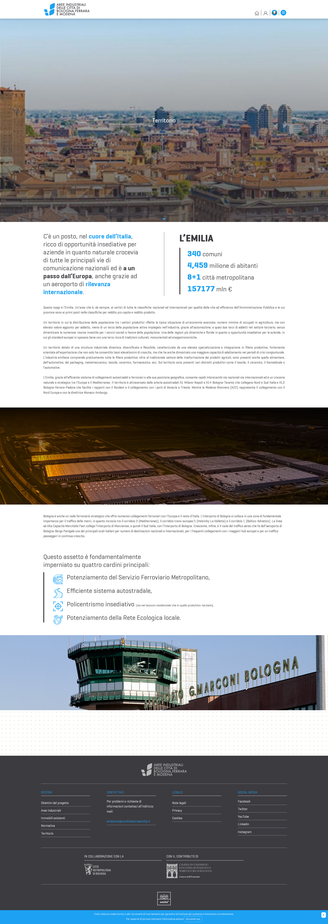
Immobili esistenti (53, 818)
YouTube (243, 816)
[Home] (67, 9)
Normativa (48, 826)
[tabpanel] (164, 120)
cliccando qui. (193, 919)
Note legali (179, 803)
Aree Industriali (51, 810)
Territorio (47, 833)
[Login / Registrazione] (265, 13)
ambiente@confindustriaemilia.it (128, 821)
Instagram (245, 832)
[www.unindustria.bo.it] (164, 898)
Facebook (244, 801)
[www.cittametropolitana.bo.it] (97, 869)
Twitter (243, 809)
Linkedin (243, 824)
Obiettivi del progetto (55, 803)
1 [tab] (164, 219)
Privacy (177, 810)
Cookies (177, 818)
